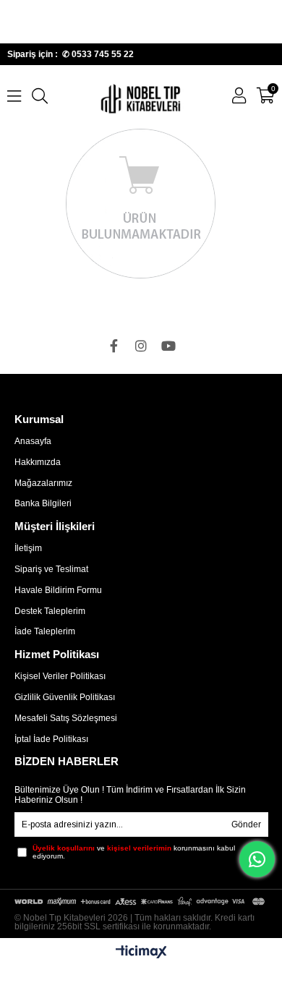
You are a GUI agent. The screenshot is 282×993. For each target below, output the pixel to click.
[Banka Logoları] (141, 901)
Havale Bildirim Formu (58, 590)
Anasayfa (32, 441)
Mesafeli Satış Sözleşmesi (65, 718)
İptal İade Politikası (51, 739)
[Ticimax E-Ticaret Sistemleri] (141, 952)
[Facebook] (113, 345)
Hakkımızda (37, 462)
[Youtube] (168, 345)
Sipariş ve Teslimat (51, 569)
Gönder (246, 824)
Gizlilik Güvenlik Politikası (64, 697)
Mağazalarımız (43, 483)
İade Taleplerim (44, 631)
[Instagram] (141, 345)
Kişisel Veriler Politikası (60, 676)
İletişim (28, 548)
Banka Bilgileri (43, 503)
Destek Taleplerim (49, 611)
